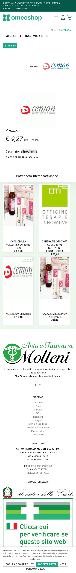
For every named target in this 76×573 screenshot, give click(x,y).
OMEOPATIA (65, 30)
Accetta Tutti (46, 564)
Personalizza (35, 568)
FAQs (38, 413)
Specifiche (29, 151)
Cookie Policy (38, 434)
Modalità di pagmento (38, 427)
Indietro (11, 46)
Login (38, 420)
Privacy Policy (38, 431)
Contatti (38, 410)
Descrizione (13, 151)
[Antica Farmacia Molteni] (22, 17)
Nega (63, 564)
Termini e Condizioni (38, 424)
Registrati (38, 417)
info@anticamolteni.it (41, 466)
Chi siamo (38, 402)
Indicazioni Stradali (38, 473)
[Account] (63, 17)
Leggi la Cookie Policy (19, 564)
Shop (53, 30)
